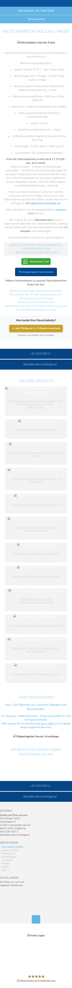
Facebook (2, 892)
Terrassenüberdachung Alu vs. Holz (36, 309)
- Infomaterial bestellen (12, 847)
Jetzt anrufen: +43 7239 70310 (36, 10)
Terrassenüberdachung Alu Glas (36, 302)
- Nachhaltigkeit (8, 857)
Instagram (17, 899)
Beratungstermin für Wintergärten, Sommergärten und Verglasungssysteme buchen (36, 249)
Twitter (9, 892)
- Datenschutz (7, 853)
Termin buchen (36, 19)
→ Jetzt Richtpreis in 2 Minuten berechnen (36, 328)
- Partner (4, 867)
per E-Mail (47, 723)
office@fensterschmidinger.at (42, 203)
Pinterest (9, 899)
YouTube (2, 899)
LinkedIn (17, 892)
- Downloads (6, 860)
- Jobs (3, 870)
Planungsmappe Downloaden (36, 272)
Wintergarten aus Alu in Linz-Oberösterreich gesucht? (36, 306)
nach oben (36, 919)
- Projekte (5, 863)
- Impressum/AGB (9, 850)
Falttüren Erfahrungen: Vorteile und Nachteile (36, 291)
